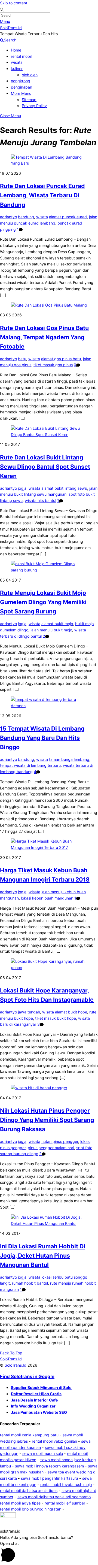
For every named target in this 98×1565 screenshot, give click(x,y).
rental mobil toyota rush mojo (66, 1484)
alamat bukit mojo (57, 623)
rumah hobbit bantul (30, 1283)
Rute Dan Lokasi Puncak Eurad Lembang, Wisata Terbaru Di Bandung (42, 195)
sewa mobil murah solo (42, 1453)
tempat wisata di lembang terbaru (30, 765)
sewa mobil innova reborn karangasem (49, 1466)
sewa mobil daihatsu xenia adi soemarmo (54, 1496)
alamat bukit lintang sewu (64, 488)
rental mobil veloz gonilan (54, 1441)
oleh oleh (30, 74)
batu (22, 358)
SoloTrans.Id (15, 1365)
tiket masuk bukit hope (55, 1018)
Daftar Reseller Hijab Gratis (36, 1393)
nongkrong (20, 80)
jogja (22, 488)
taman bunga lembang (69, 759)
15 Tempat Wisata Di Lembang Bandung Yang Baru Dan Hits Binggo (42, 737)
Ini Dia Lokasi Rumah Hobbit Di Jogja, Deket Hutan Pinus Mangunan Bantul (42, 1255)
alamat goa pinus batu (61, 358)
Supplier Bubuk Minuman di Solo (41, 1387)
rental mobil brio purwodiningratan (30, 1509)
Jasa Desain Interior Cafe (34, 1400)
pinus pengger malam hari (51, 1147)
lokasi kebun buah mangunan (47, 898)
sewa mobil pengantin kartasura (49, 1478)
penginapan (21, 87)
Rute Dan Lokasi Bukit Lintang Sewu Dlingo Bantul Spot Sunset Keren (45, 466)
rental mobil (21, 56)
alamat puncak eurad (68, 216)
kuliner (17, 68)
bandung (26, 216)
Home (16, 50)
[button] (49, 1520)
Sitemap (29, 99)
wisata (17, 62)
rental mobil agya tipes (20, 1503)
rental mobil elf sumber (65, 1503)
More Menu (21, 93)
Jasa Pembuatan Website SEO (39, 1412)
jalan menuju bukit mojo (51, 630)
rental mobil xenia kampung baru (29, 1435)
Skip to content (13, 3)
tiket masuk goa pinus (53, 364)
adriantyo (8, 216)
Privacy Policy (34, 105)
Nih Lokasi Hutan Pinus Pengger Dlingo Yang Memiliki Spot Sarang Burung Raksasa (47, 1120)
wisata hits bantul (40, 500)
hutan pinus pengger (59, 1141)
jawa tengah (29, 1012)
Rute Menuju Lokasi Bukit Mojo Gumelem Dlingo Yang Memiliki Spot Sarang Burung (43, 602)
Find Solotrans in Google (27, 1376)
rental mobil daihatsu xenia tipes (28, 1490)
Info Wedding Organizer (33, 1406)
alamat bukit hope (71, 1012)
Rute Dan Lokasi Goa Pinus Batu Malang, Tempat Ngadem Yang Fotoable (44, 337)
